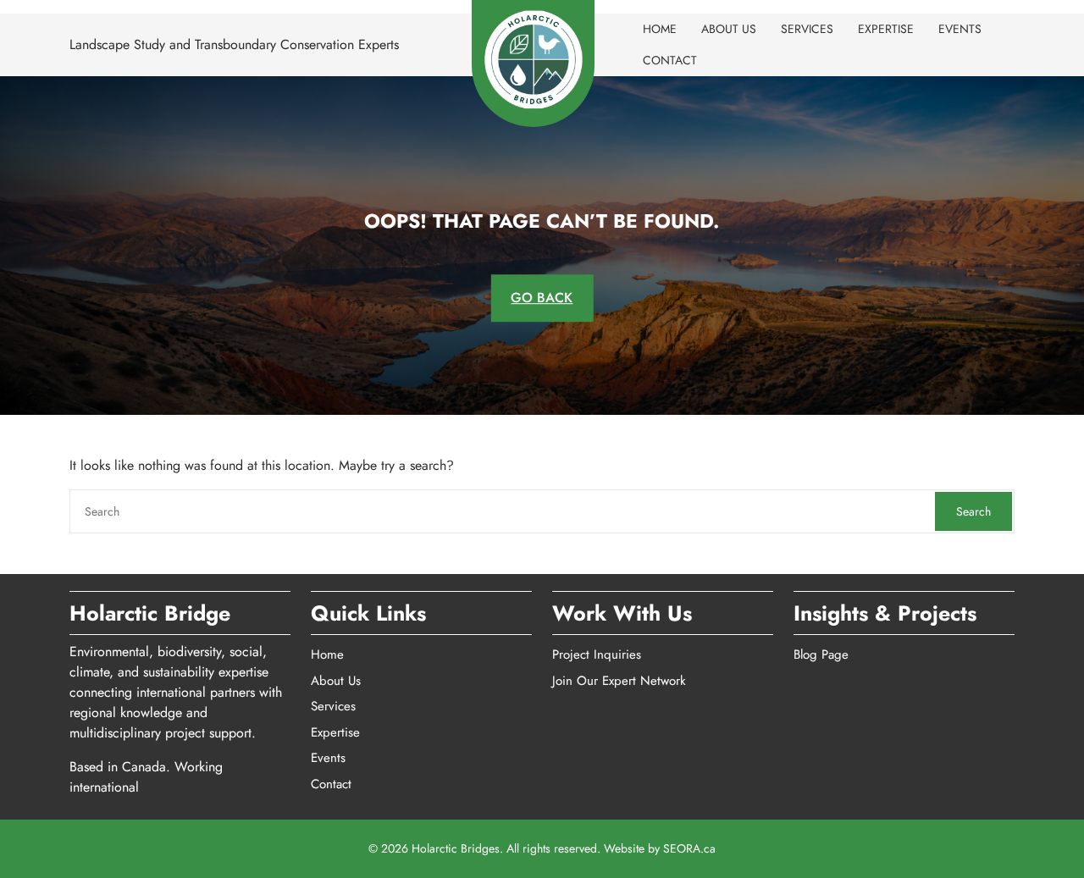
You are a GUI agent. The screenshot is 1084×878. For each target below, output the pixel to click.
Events (960, 28)
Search (973, 511)
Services (807, 28)
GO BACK (541, 297)
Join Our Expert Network (619, 680)
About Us (728, 28)
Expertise (886, 28)
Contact (670, 60)
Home (660, 28)
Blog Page (821, 654)
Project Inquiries (596, 654)
